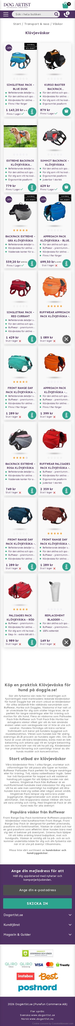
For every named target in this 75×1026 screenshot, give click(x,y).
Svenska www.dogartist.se (37, 1015)
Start (17, 24)
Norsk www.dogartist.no (37, 1018)
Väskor (58, 24)
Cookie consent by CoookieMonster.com (52, 1023)
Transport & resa (36, 24)
